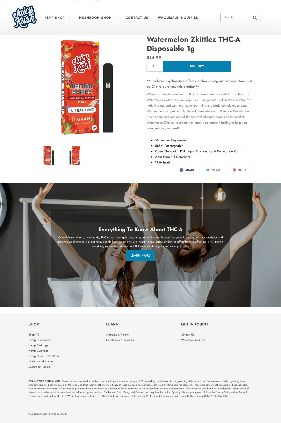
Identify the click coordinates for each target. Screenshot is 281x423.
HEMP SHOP (59, 17)
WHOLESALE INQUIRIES (178, 18)
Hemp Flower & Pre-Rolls (43, 356)
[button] (49, 155)
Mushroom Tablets (39, 367)
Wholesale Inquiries (193, 340)
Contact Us (187, 334)
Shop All (33, 334)
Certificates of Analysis (120, 340)
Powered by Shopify (57, 413)
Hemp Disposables (40, 340)
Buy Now (197, 66)
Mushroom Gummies (41, 361)
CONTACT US (137, 18)
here (166, 162)
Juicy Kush (42, 413)
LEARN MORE (141, 255)
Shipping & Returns (118, 334)
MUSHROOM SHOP (99, 17)
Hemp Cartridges (39, 345)
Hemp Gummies (38, 351)
